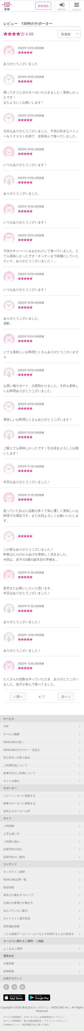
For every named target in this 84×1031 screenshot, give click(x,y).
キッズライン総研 (14, 871)
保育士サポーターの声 (16, 811)
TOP (6, 726)
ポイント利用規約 (12, 1020)
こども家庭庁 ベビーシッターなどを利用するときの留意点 (38, 934)
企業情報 (8, 963)
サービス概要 (11, 734)
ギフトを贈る (11, 781)
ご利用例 (8, 826)
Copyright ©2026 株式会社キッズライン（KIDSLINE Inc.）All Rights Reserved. (42, 1009)
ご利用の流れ (11, 841)
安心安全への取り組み (16, 757)
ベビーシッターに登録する (19, 795)
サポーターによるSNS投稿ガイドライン (44, 1016)
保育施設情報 (11, 926)
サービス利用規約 (12, 1016)
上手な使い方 (11, 833)
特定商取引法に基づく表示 (35, 1024)
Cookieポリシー (11, 1024)
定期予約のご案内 (14, 857)
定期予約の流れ (12, 849)
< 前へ (18, 696)
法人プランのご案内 (15, 910)
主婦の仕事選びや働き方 (18, 902)
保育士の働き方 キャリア (18, 895)
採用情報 (8, 971)
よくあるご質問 (12, 948)
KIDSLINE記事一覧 (14, 879)
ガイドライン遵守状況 (16, 918)
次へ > (65, 696)
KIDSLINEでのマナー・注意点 (21, 750)
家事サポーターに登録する (19, 803)
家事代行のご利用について (19, 773)
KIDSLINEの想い (13, 742)
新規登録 (43, 6)
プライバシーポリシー (55, 1020)
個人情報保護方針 (33, 1020)
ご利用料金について (15, 765)
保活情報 (8, 887)
